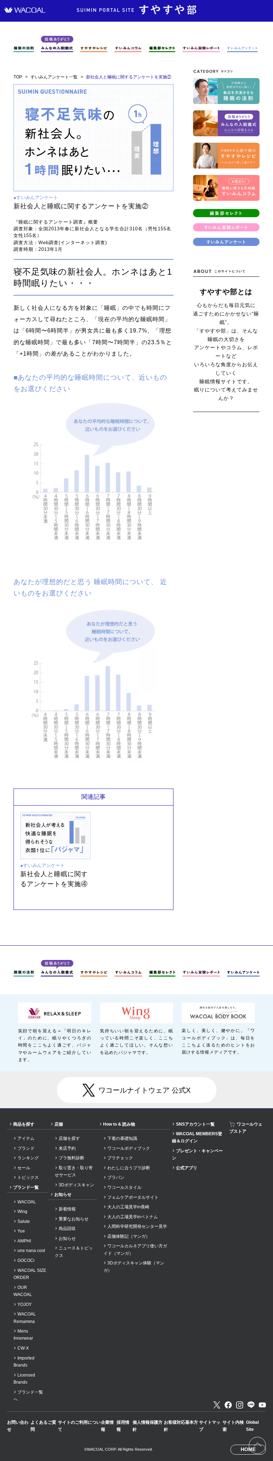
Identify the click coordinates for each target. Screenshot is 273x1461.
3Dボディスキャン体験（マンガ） (133, 1266)
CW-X (23, 1348)
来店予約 (67, 1148)
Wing (22, 1211)
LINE (251, 1404)
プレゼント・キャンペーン (197, 1154)
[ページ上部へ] (257, 1445)
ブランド (25, 1148)
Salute (23, 1221)
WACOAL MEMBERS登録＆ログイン (197, 1137)
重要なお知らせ (74, 1218)
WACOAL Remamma (25, 1318)
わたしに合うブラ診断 (128, 1167)
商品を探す (23, 1124)
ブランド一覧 (26, 1187)
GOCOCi (25, 1260)
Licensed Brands (24, 1379)
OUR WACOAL (23, 1291)
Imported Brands (24, 1362)
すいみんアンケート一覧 (54, 77)
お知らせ (62, 1194)
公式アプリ (186, 1167)
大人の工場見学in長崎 (128, 1206)
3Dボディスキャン (76, 1184)
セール (23, 1167)
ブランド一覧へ (28, 1396)
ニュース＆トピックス (74, 1252)
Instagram (239, 1404)
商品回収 (67, 1228)
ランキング (28, 1157)
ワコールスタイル (124, 1187)
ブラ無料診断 (71, 1157)
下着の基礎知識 (122, 1138)
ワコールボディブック (128, 1148)
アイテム (25, 1138)
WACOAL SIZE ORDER (30, 1274)
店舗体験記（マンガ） (128, 1236)
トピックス (28, 1177)
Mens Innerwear (23, 1335)
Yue (21, 1231)
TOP (18, 77)
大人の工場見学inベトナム (132, 1216)
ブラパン (115, 1177)
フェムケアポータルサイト (133, 1197)
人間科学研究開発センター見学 (137, 1226)
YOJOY (24, 1304)
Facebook (228, 1404)
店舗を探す (69, 1138)
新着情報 (67, 1209)
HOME (248, 1449)
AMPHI (24, 1240)
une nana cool (31, 1250)
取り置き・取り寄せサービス (74, 1171)
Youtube (262, 1404)
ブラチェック (120, 1157)
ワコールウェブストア (245, 1128)
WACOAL (26, 1201)
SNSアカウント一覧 (195, 1124)
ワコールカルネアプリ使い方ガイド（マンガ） (135, 1249)
